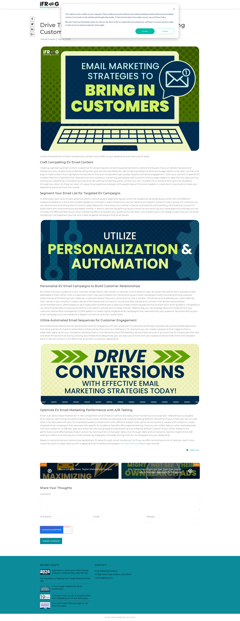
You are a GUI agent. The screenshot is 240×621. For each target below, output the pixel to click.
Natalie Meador (48, 39)
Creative (194, 450)
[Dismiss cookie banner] (174, 9)
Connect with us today (132, 443)
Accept (145, 31)
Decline (165, 31)
